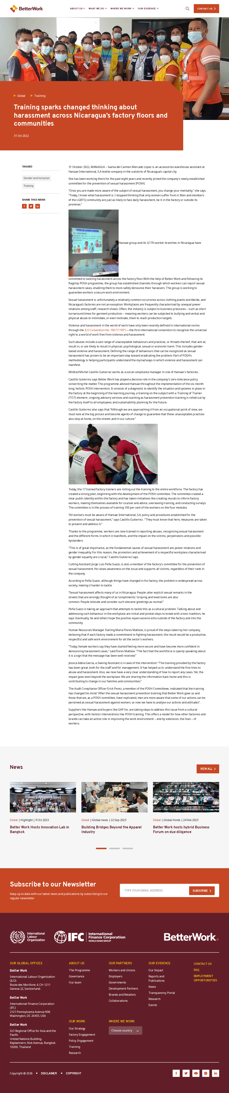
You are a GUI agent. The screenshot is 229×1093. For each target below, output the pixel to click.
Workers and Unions (122, 970)
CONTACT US (204, 8)
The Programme (79, 970)
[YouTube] (195, 1073)
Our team (75, 982)
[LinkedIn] (215, 1073)
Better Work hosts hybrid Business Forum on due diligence (181, 829)
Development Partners (123, 988)
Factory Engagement (82, 1035)
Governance (76, 976)
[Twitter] (186, 1073)
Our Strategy (77, 1028)
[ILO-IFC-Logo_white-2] (27, 937)
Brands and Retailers (122, 995)
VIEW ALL (206, 769)
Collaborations (118, 1001)
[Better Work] (191, 937)
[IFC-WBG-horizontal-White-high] (89, 937)
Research (154, 999)
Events (152, 1005)
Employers (115, 976)
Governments (117, 982)
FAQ (196, 970)
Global (14, 820)
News (152, 987)
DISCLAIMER (49, 1073)
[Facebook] (176, 1073)
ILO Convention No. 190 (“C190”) (105, 330)
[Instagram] (205, 1073)
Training (28, 186)
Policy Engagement (82, 1041)
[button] (101, 848)
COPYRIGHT (73, 1073)
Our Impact (155, 970)
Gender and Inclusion (36, 178)
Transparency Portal (161, 993)
